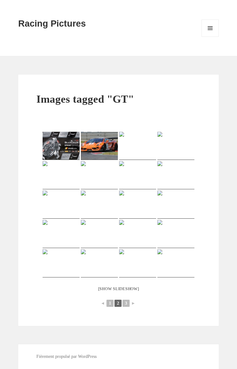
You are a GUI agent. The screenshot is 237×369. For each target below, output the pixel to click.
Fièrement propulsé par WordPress (66, 356)
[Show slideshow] (118, 288)
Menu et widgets (210, 36)
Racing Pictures (52, 23)
